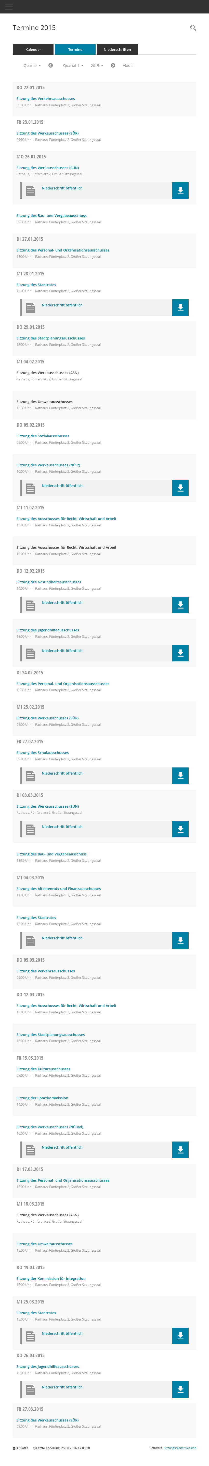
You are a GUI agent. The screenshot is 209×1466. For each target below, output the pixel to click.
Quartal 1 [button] (71, 65)
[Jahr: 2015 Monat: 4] (113, 65)
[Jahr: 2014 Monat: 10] (51, 65)
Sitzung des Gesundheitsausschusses (49, 582)
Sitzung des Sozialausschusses (43, 436)
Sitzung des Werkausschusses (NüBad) (50, 1126)
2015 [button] (95, 65)
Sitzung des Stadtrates (36, 284)
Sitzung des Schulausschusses (43, 752)
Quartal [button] (31, 65)
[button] (180, 190)
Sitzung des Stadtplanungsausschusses (51, 338)
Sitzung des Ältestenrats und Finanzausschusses (59, 888)
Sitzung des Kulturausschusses (43, 1069)
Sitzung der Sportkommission (42, 1097)
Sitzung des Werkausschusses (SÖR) (48, 133)
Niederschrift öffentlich (62, 188)
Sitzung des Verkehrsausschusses (46, 98)
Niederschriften (117, 49)
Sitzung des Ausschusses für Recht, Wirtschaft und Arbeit (66, 518)
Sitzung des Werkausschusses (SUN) (48, 167)
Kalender (33, 49)
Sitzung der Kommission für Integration (51, 1278)
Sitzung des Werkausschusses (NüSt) (48, 465)
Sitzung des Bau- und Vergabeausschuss (52, 215)
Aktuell (129, 65)
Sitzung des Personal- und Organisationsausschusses (63, 250)
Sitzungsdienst (180, 1448)
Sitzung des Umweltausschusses (45, 1243)
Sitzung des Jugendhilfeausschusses (48, 630)
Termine (75, 49)
